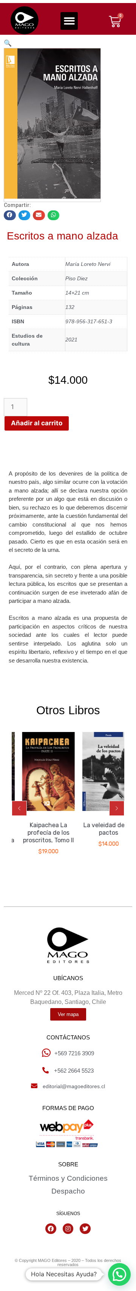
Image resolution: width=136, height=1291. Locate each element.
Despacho (68, 1191)
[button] (69, 21)
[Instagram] (68, 1228)
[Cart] (114, 21)
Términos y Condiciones (68, 1178)
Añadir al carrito (36, 423)
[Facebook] (50, 1228)
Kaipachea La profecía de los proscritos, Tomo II (44, 833)
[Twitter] (85, 1228)
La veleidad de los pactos (104, 829)
